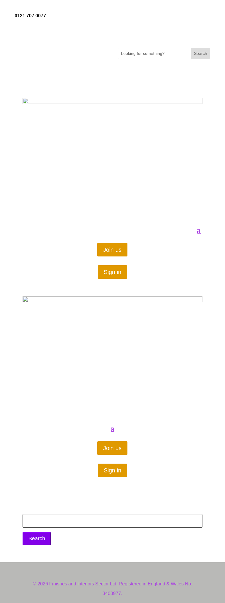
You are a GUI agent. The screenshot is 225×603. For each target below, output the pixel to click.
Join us (112, 249)
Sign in (112, 272)
